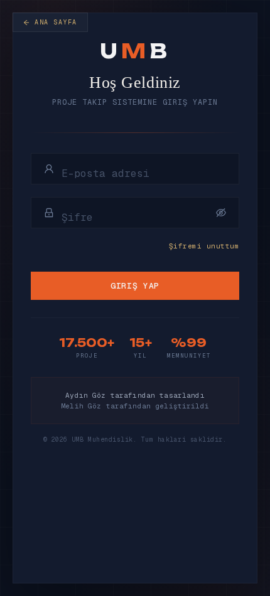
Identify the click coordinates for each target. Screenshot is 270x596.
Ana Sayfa (56, 22)
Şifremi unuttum (204, 246)
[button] (221, 213)
